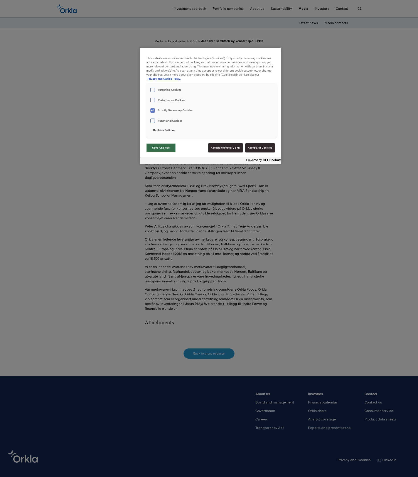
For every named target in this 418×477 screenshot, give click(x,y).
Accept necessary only (225, 147)
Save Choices (161, 147)
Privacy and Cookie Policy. (164, 78)
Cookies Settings (164, 130)
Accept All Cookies (260, 147)
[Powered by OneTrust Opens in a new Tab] (262, 161)
